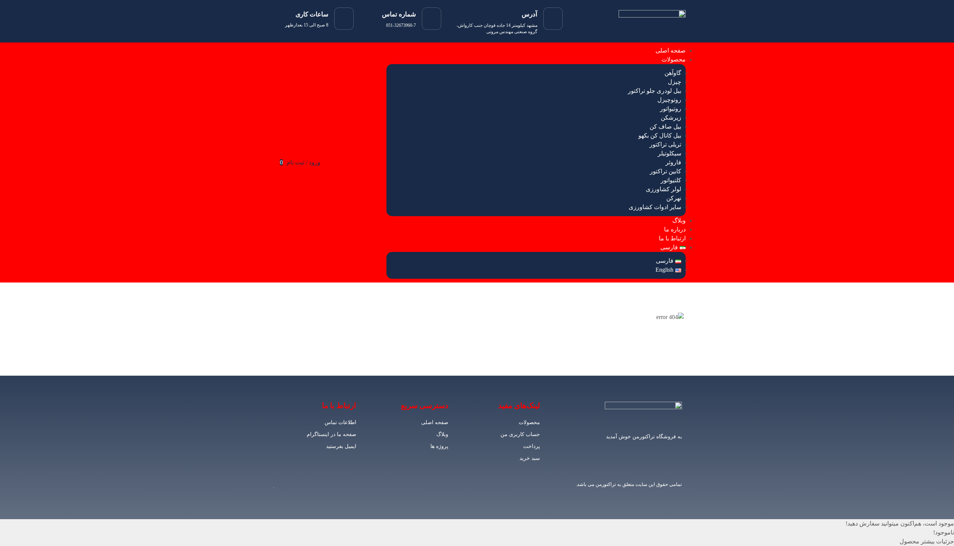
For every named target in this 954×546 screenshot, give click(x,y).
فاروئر (673, 162)
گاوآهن (672, 73)
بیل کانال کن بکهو (659, 135)
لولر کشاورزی (663, 189)
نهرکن (673, 198)
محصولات (673, 59)
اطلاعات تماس (340, 422)
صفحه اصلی (671, 50)
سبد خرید (529, 458)
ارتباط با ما (672, 238)
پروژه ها (439, 446)
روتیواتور (670, 108)
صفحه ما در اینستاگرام (331, 434)
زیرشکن (671, 117)
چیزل (674, 82)
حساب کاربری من (520, 434)
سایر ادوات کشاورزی (655, 207)
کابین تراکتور (665, 171)
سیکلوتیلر (669, 153)
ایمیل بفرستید (341, 446)
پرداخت (531, 446)
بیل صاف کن (665, 126)
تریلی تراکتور (665, 144)
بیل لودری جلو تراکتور (654, 91)
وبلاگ (679, 220)
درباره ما (675, 229)
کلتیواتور (671, 180)
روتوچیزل (669, 100)
